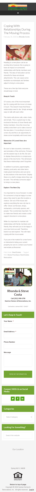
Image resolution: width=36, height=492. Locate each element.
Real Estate (16, 252)
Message (7, 352)
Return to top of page (18, 484)
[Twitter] (13, 399)
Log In (31, 490)
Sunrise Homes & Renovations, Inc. (18, 7)
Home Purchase (14, 255)
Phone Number (9, 342)
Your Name (9, 321)
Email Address (10, 332)
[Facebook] (18, 399)
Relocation (8, 257)
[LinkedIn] (22, 399)
